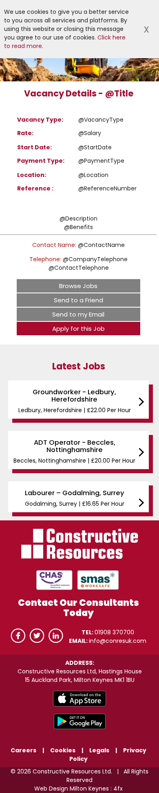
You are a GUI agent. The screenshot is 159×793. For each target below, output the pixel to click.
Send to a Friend (78, 300)
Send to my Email (78, 314)
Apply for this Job (78, 328)
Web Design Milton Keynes (71, 788)
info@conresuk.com (117, 641)
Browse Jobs (78, 286)
